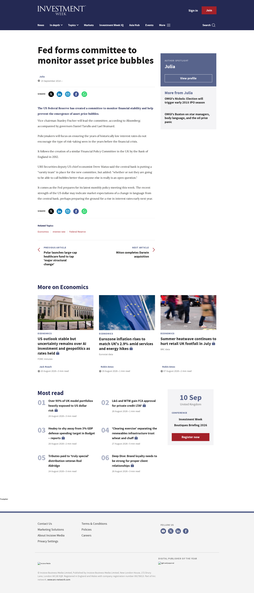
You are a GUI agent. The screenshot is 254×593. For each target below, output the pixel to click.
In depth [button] (55, 25)
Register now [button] (191, 437)
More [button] (162, 25)
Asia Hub (134, 25)
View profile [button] (188, 78)
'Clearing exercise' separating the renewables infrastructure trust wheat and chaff (134, 433)
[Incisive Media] (44, 563)
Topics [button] (72, 25)
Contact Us (45, 524)
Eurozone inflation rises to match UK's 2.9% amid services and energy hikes (126, 343)
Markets (89, 25)
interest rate (59, 231)
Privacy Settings (48, 541)
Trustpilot (4, 499)
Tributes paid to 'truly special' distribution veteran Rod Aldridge (68, 461)
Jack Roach (45, 366)
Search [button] (207, 25)
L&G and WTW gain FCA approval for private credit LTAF (134, 403)
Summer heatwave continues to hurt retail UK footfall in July (188, 341)
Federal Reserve (77, 231)
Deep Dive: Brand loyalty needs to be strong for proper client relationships (134, 461)
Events (149, 25)
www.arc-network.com (58, 579)
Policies (87, 530)
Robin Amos (107, 366)
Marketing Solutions (51, 530)
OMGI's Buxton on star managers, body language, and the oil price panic (187, 118)
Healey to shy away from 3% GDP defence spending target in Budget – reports (71, 433)
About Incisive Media (51, 535)
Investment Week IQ (111, 25)
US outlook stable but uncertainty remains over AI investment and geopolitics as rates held (64, 346)
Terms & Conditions (94, 524)
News (40, 25)
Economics (43, 231)
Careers (86, 535)
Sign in (193, 10)
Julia (42, 76)
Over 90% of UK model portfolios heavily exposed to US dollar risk (70, 406)
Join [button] (209, 10)
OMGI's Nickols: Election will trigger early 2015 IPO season (185, 101)
